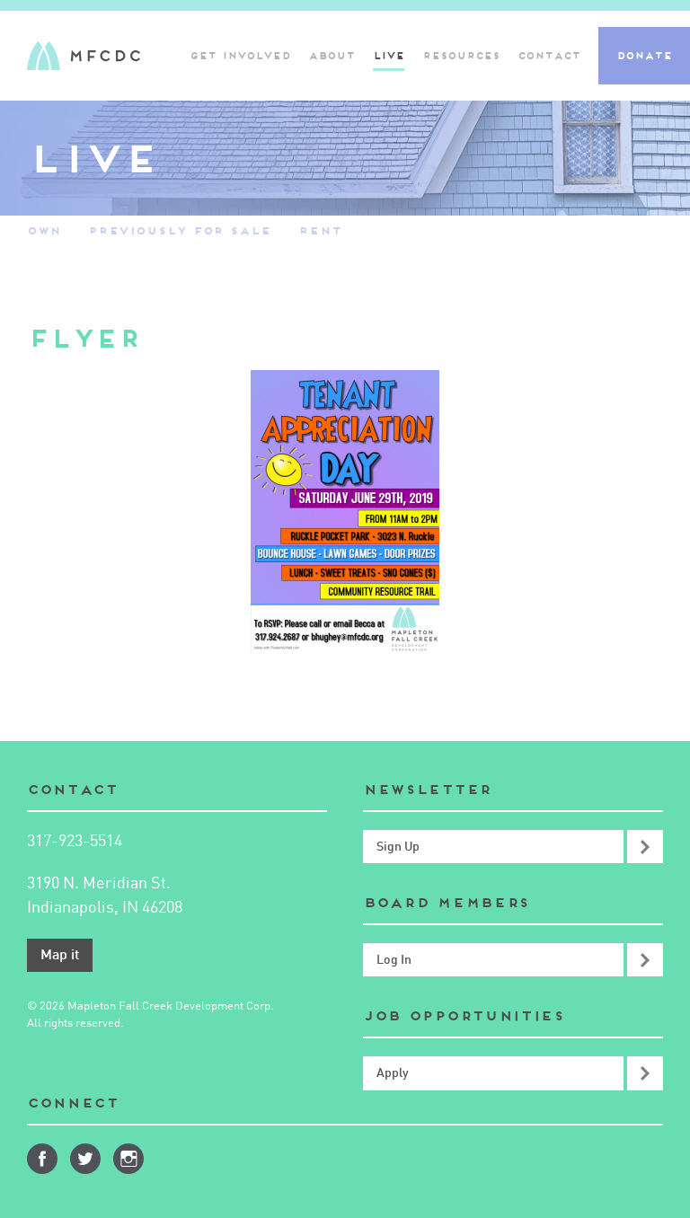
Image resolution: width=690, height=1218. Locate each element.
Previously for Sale (179, 230)
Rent (319, 230)
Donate (644, 55)
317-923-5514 (74, 842)
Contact (549, 55)
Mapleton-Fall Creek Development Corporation (83, 55)
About (331, 55)
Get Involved (240, 55)
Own (44, 230)
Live (388, 55)
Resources (461, 55)
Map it (59, 956)
